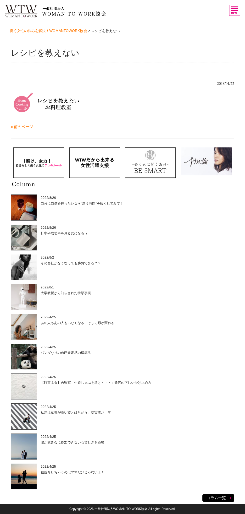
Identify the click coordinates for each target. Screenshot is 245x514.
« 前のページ (22, 127)
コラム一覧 (216, 498)
